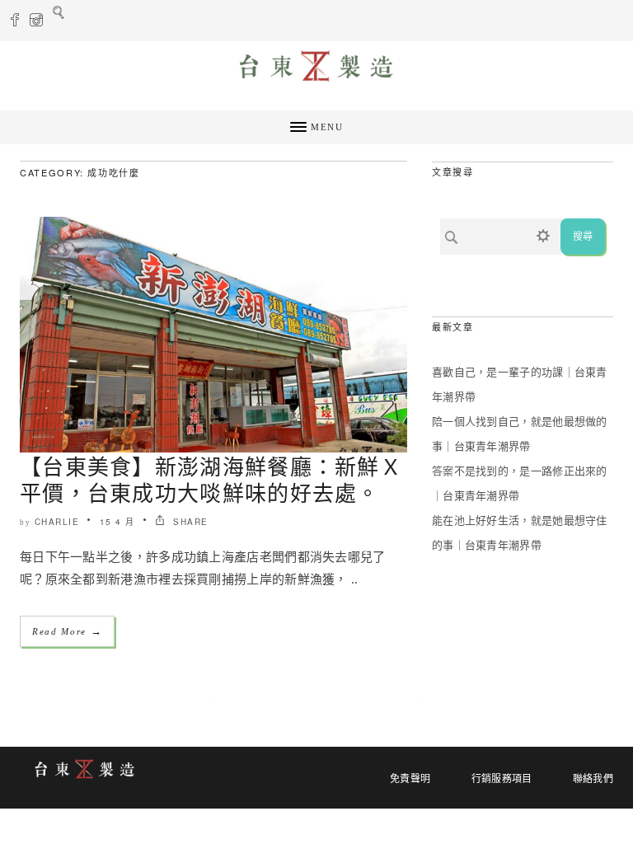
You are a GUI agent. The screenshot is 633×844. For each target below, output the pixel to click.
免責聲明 (410, 779)
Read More (67, 631)
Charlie (57, 522)
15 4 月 (117, 522)
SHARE (189, 522)
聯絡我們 (593, 779)
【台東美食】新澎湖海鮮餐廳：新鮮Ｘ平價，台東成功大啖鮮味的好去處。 (211, 478)
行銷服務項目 (501, 779)
